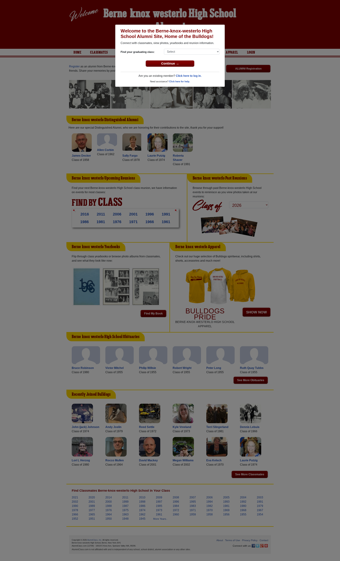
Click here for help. (179, 81)
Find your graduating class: (138, 51)
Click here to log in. (189, 75)
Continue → (170, 63)
